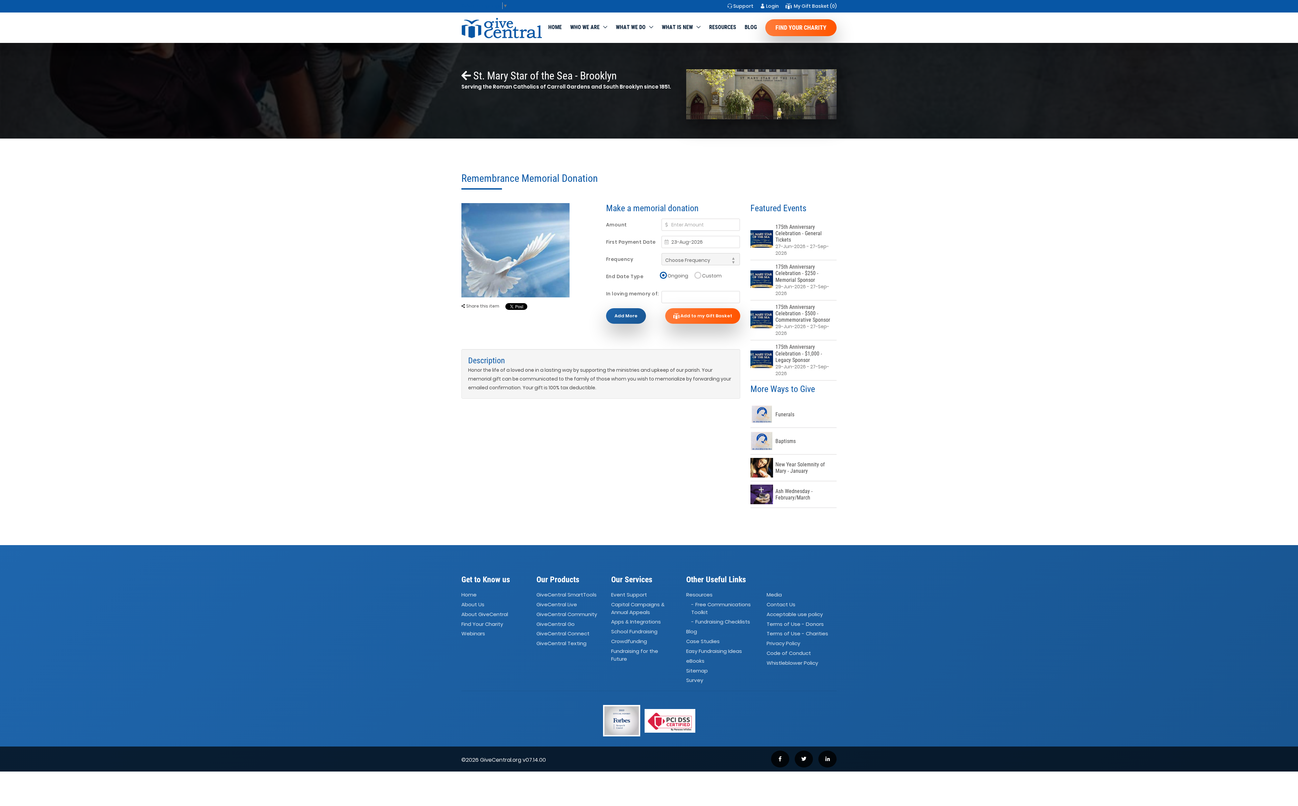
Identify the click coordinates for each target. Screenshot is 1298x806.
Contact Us (781, 604)
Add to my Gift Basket (705, 316)
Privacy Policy (783, 643)
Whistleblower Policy (792, 662)
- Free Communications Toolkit (721, 608)
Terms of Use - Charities (797, 633)
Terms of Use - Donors (795, 624)
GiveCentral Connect (563, 633)
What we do (631, 27)
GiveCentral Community (566, 614)
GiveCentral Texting (561, 643)
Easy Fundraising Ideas (714, 651)
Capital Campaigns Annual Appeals (638, 608)
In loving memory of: (632, 293)
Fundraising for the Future (634, 655)
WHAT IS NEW (677, 27)
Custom (712, 275)
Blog (751, 27)
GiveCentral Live (556, 604)
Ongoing (678, 275)
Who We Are (585, 27)
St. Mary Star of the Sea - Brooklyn (544, 75)
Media (774, 594)
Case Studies (703, 641)
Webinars (473, 633)
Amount (616, 224)
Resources (722, 27)
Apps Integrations (636, 621)
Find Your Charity (800, 27)
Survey (694, 680)
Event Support (629, 594)
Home (555, 27)
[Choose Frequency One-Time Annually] (701, 259)
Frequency (619, 259)
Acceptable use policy (795, 614)
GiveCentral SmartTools (566, 594)
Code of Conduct (789, 653)
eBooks (695, 660)
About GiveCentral (484, 614)
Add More (626, 316)
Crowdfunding (629, 641)
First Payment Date (631, 242)
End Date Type (625, 276)
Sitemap (697, 670)
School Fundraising (634, 631)
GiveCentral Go (555, 624)
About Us (472, 604)
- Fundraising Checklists (720, 621)
